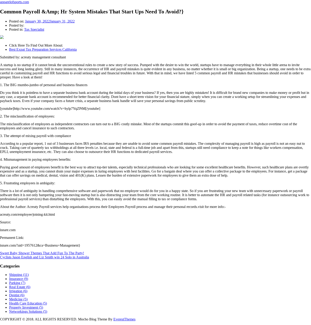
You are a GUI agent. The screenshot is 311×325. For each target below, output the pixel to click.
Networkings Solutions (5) (28, 311)
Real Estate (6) (19, 287)
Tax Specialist (34, 29)
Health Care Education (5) (28, 303)
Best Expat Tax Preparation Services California (43, 49)
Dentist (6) (16, 295)
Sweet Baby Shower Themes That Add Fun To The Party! (42, 253)
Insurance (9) (18, 279)
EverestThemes (124, 319)
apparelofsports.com (14, 2)
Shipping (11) (19, 275)
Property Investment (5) (26, 307)
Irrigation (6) (18, 291)
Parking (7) (17, 283)
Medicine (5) (18, 299)
